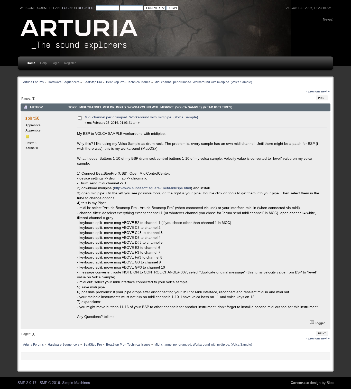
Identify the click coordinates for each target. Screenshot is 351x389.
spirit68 (32, 118)
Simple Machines (76, 383)
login (67, 8)
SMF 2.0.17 (26, 383)
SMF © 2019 (50, 383)
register (86, 8)
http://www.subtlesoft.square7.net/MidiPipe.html (152, 188)
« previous (313, 91)
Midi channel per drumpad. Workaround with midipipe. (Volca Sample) (141, 117)
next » (325, 91)
